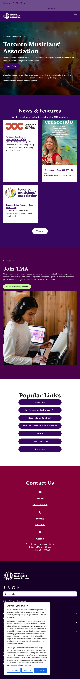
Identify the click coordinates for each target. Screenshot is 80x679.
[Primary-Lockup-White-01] (12, 12)
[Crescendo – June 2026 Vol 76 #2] (59, 142)
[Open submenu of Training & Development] (76, 627)
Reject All (27, 670)
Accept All (40, 670)
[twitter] (17, 3)
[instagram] (21, 3)
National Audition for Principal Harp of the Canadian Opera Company (18, 139)
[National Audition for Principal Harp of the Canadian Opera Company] (20, 126)
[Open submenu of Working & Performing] (76, 613)
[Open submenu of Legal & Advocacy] (76, 618)
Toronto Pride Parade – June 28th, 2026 (19, 206)
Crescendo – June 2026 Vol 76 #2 (58, 171)
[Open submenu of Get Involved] (76, 636)
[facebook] (13, 3)
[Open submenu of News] (76, 631)
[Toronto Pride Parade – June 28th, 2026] (20, 192)
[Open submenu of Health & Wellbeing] (76, 622)
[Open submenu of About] (76, 609)
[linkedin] (24, 3)
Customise (14, 670)
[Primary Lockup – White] (16, 571)
